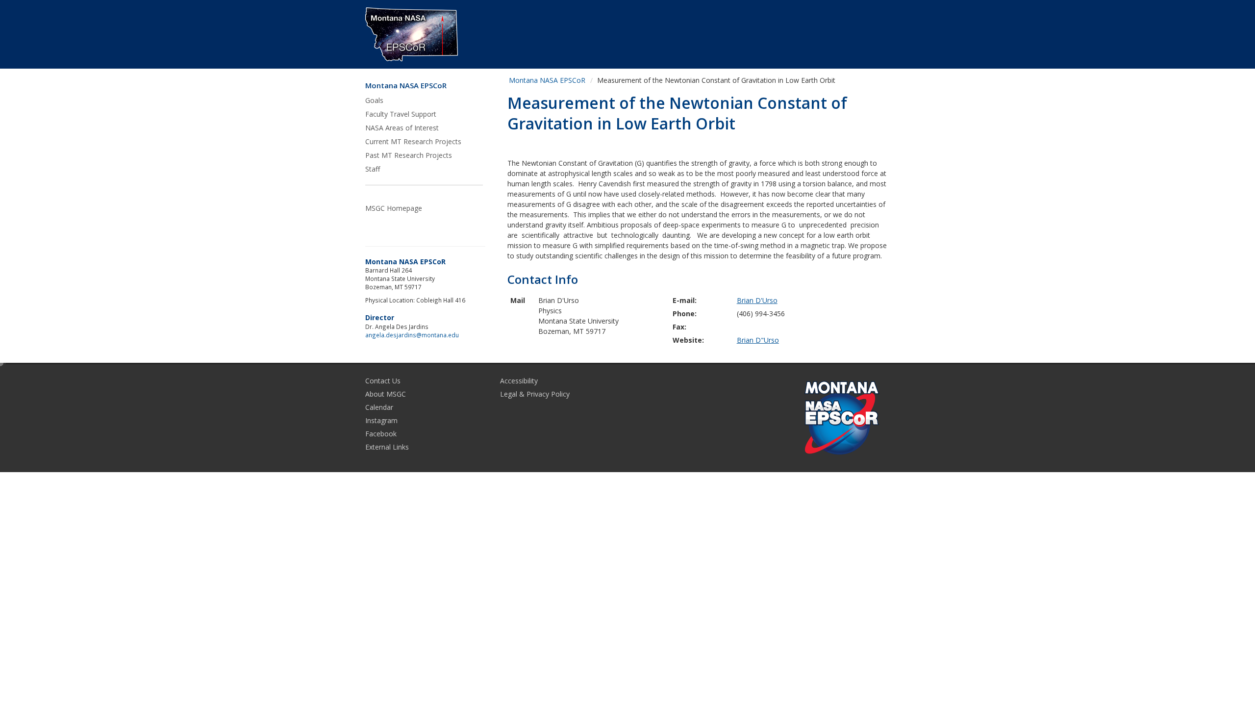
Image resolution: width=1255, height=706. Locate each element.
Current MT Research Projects (413, 141)
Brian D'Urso (757, 300)
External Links (387, 447)
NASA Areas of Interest (402, 127)
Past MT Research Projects (408, 155)
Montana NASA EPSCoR (406, 85)
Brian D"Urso (758, 340)
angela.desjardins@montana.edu (412, 335)
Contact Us (383, 380)
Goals (374, 100)
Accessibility (519, 380)
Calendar (379, 407)
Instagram (381, 420)
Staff (372, 169)
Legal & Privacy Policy (535, 394)
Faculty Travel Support (400, 114)
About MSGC (385, 394)
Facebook (381, 433)
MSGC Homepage (393, 208)
